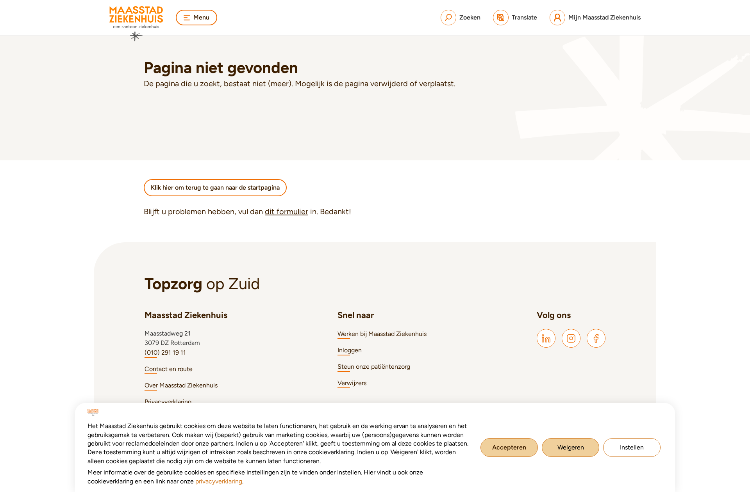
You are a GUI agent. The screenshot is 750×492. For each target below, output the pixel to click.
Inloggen (350, 350)
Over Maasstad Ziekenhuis (181, 385)
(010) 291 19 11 (165, 352)
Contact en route (169, 369)
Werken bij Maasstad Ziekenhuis (382, 333)
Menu (201, 17)
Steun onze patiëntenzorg (374, 366)
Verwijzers (352, 383)
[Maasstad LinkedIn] (546, 338)
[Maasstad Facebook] (596, 338)
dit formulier (286, 211)
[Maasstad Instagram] (571, 338)
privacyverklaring (218, 481)
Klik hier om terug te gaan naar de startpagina (215, 187)
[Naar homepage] (136, 23)
